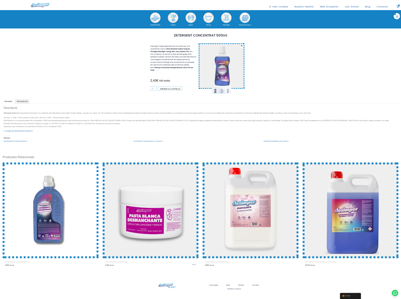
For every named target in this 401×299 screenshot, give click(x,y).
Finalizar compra (234, 289)
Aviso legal (213, 285)
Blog (367, 6)
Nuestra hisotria (304, 6)
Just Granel (352, 6)
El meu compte (278, 6)
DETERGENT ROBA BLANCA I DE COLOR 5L (321, 262)
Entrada (255, 285)
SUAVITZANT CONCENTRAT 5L (216, 262)
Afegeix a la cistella (170, 89)
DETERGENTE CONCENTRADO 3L (15, 141)
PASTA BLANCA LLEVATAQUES (116, 262)
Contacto (382, 6)
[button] (242, 46)
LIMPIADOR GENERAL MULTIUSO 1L (276, 141)
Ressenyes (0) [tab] (22, 101)
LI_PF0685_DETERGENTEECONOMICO (18, 131)
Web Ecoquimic (329, 6)
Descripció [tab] (8, 101)
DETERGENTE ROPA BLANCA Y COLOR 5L (148, 141)
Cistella (241, 285)
